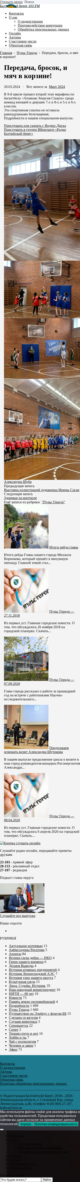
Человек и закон (21, 1045)
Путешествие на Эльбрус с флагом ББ (37, 1013)
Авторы (15, 1160)
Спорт (13, 1029)
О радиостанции (30, 1144)
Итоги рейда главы (63, 547)
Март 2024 (57, 87)
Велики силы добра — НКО (30, 958)
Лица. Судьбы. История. (27, 986)
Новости (15, 998)
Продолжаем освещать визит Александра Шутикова (36, 750)
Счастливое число (22, 1164)
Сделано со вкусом (23, 1017)
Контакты (16, 1136)
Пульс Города (19, 1009)
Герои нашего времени (26, 962)
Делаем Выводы (21, 966)
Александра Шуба (18, 482)
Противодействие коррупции (40, 1148)
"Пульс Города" (53, 502)
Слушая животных (23, 1021)
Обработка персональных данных (43, 1152)
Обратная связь (20, 1168)
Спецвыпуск (18, 1025)
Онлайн (15, 1156)
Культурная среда (22, 982)
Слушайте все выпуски (17, 916)
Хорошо (25, 1124)
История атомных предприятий (33, 970)
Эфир (13, 1049)
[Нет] (2, 1129)
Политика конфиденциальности (55, 1124)
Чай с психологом (22, 1041)
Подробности (19, 1006)
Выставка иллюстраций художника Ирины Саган (41, 490)
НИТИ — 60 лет (21, 994)
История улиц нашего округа (31, 978)
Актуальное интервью (26, 946)
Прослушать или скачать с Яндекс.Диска (35, 126)
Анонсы (15, 954)
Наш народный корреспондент (32, 990)
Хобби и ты (17, 1037)
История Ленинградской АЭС (32, 974)
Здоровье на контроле (20, 498)
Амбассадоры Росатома (26, 950)
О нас (13, 1140)
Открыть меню (11, 2)
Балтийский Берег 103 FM (20, 6)
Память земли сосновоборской (32, 1002)
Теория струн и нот (23, 1033)
